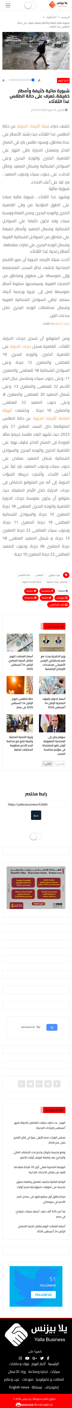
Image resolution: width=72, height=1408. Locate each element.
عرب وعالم (12, 1379)
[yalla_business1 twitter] (48, 1083)
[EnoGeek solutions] (25, 1404)
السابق (60, 764)
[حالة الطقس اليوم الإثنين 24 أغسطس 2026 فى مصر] (20, 685)
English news (19, 1387)
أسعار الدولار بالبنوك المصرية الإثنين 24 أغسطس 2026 (53, 703)
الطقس (39, 575)
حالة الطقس (24, 575)
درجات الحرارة (62, 323)
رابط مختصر (36, 794)
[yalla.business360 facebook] (57, 1083)
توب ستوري (54, 575)
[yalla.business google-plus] (39, 1083)
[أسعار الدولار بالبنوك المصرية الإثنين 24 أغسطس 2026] (52, 685)
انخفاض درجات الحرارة (57, 582)
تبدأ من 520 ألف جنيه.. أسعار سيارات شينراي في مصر (40, 1214)
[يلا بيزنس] (59, 4)
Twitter (30, 591)
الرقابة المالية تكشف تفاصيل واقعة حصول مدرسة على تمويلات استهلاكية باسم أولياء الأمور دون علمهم (40, 1186)
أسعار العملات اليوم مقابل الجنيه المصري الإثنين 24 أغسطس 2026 (20, 662)
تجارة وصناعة (38, 1371)
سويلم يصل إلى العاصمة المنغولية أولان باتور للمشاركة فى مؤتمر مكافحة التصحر (53, 745)
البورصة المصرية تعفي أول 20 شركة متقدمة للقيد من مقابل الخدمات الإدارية (39, 1169)
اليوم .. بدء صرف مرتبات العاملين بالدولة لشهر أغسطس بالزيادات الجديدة (39, 1125)
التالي (48, 764)
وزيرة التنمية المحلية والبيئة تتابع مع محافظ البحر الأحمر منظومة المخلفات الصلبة (20, 743)
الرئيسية (53, 1363)
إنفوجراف (52, 1387)
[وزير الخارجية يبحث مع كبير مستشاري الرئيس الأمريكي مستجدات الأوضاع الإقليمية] (52, 643)
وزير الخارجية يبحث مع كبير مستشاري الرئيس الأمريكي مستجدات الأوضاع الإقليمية (52, 662)
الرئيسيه (65, 17)
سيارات (55, 1371)
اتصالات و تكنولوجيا (50, 1379)
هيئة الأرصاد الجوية (34, 126)
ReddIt (45, 597)
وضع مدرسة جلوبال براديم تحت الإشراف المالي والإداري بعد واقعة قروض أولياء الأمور (39, 1155)
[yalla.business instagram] (21, 1083)
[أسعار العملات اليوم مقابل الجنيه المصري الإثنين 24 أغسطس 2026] (20, 643)
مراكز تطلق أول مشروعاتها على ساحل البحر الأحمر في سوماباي (41, 1199)
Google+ (60, 597)
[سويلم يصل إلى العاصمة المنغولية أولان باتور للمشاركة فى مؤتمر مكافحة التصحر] (52, 723)
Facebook (46, 591)
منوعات (27, 1379)
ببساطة (37, 1387)
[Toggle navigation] (8, 5)
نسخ (36, 815)
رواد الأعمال (17, 1371)
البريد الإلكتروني (57, 604)
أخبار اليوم (51, 17)
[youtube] (30, 1083)
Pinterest (29, 597)
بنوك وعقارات (19, 1363)
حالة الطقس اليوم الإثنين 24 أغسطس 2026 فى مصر (22, 703)
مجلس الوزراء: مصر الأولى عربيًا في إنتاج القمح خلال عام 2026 (39, 1140)
